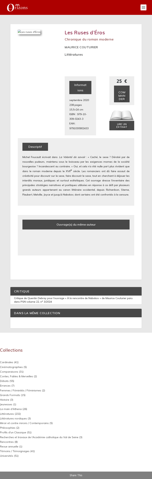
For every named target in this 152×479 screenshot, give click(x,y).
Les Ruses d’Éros (85, 33)
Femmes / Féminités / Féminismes (20, 390)
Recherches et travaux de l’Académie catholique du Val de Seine (39, 437)
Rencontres (7, 442)
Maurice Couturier (81, 47)
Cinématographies (11, 367)
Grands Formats (10, 395)
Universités (6, 455)
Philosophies (7, 427)
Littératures (74, 54)
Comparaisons (9, 371)
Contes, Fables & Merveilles (16, 376)
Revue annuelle (9, 446)
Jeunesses (6, 404)
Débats (4, 381)
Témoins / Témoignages (14, 451)
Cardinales (6, 362)
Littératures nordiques (13, 418)
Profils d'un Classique (13, 432)
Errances (5, 385)
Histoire (4, 399)
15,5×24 (74, 109)
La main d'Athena (11, 409)
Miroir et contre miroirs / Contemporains (24, 423)
